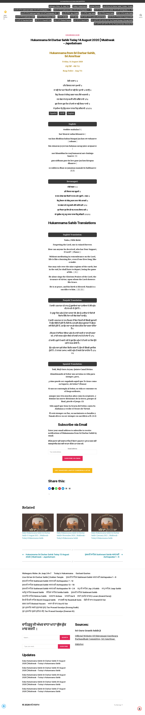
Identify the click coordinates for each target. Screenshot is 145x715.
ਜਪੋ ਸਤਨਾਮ (34, 704)
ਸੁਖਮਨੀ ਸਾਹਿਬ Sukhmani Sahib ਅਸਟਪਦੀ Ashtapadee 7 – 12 (72, 10)
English (71, 113)
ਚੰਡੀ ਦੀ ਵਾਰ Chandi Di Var (43, 20)
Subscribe (64, 646)
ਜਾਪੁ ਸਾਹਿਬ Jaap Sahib (88, 13)
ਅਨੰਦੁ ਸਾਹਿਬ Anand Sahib (106, 13)
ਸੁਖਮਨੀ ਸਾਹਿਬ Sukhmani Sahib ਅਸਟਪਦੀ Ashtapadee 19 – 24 (40, 13)
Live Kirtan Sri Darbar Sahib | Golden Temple (118, 6)
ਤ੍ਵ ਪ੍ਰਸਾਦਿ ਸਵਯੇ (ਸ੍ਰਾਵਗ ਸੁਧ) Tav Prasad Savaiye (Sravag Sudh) (112, 20)
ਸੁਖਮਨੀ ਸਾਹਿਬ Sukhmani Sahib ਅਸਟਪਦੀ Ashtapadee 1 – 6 (32, 10)
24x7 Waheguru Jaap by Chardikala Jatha (72, 470)
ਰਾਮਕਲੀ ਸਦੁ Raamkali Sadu (23, 20)
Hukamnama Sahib (72, 35)
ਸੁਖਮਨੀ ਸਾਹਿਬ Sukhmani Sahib (25, 17)
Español (53, 113)
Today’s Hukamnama (80, 6)
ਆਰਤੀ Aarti (74, 17)
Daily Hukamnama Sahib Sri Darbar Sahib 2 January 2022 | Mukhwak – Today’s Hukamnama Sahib (105, 535)
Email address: (72, 449)
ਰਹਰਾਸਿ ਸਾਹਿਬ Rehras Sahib (46, 17)
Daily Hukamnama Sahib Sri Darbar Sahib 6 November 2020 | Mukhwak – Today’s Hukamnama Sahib (71, 535)
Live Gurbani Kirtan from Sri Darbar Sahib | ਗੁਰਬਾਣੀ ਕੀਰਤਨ (72, 1)
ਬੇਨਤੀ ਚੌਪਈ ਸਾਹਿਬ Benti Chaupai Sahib (120, 17)
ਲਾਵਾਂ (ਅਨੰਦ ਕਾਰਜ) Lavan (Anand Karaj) (93, 17)
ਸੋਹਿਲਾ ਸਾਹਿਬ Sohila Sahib (125, 13)
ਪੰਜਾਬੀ (62, 113)
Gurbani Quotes (95, 6)
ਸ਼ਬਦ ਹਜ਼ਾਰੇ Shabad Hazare (62, 20)
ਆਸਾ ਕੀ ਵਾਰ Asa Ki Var (81, 20)
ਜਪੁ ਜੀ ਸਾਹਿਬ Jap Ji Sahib (70, 13)
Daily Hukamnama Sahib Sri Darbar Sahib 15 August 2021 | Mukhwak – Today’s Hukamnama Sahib (36, 535)
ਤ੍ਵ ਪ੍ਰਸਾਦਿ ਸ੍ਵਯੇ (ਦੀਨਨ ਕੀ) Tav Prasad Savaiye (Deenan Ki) (113, 24)
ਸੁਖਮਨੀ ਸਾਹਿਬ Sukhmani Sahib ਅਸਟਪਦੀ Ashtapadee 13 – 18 (113, 10)
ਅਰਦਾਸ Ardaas (63, 17)
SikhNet (79, 644)
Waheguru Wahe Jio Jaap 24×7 (59, 6)
